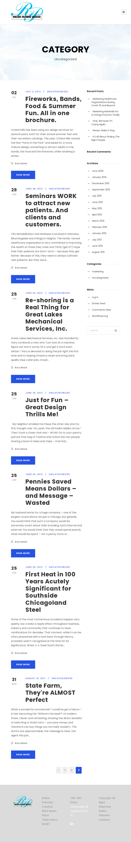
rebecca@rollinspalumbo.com (79, 811)
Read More (23, 174)
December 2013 (100, 183)
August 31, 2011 (35, 678)
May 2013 (97, 208)
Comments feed (101, 309)
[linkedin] (71, 823)
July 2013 (97, 195)
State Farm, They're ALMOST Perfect (50, 692)
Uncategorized (57, 91)
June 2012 (97, 245)
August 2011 (98, 252)
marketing (98, 271)
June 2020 (98, 171)
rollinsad (21, 163)
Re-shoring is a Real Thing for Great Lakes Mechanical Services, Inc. (49, 314)
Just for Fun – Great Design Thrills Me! (47, 407)
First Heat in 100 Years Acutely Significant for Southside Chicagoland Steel (50, 592)
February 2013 (99, 227)
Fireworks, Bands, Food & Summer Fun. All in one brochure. (53, 109)
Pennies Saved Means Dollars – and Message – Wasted (51, 492)
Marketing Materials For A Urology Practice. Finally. (105, 113)
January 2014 (99, 177)
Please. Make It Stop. (104, 130)
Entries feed (98, 303)
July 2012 (97, 239)
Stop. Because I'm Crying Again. (101, 122)
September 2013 (101, 189)
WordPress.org (100, 316)
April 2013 (97, 214)
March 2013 (98, 220)
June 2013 (97, 202)
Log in (95, 297)
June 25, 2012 (34, 292)
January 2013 (99, 233)
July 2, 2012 (33, 91)
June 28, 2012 (34, 188)
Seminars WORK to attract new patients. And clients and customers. (51, 210)
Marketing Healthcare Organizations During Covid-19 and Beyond (104, 102)
